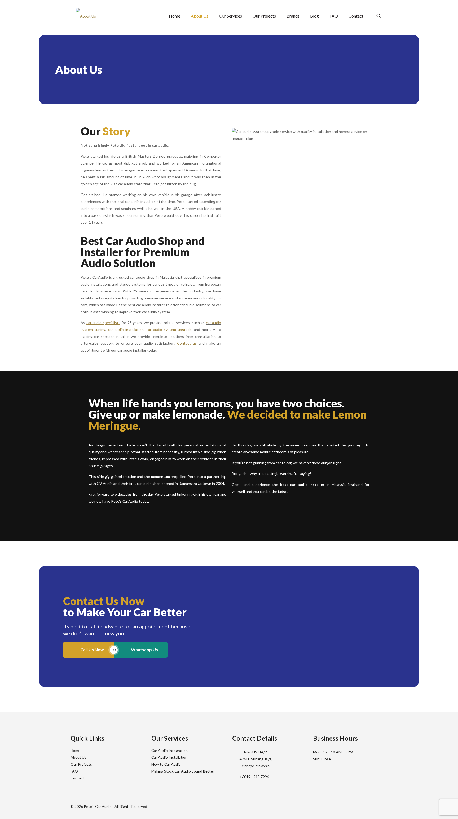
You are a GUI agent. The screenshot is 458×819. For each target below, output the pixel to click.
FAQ (74, 771)
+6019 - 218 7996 (254, 776)
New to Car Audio (166, 764)
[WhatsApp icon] (369, 806)
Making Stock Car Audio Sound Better (182, 771)
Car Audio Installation (169, 757)
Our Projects (81, 764)
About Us (78, 757)
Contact (77, 778)
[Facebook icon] (375, 806)
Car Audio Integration (169, 750)
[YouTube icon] (380, 806)
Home (75, 750)
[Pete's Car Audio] (86, 16)
